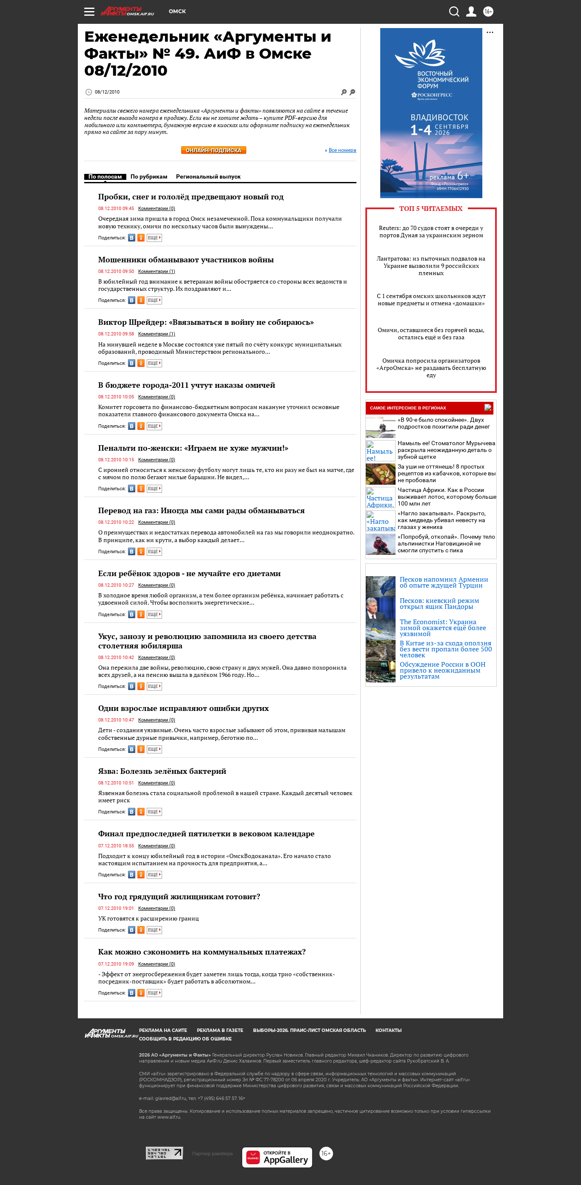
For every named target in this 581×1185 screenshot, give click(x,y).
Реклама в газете (220, 1030)
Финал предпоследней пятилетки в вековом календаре (206, 833)
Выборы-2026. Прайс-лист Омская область (309, 1030)
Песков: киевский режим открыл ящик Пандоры (439, 603)
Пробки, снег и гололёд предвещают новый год (191, 196)
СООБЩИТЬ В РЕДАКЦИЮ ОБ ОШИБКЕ (185, 1039)
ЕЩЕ (153, 238)
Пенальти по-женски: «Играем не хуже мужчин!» (193, 448)
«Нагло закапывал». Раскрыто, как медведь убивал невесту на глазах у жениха (442, 520)
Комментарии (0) (156, 208)
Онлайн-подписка (214, 150)
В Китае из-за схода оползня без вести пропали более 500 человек (446, 649)
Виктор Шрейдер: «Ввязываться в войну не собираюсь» (206, 322)
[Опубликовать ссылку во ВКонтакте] (131, 238)
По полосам (105, 176)
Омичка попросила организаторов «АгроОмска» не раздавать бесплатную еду (431, 367)
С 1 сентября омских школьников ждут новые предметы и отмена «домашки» (431, 299)
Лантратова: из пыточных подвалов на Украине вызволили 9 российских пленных (431, 265)
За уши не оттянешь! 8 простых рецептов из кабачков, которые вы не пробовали (447, 473)
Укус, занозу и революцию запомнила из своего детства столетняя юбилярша (207, 641)
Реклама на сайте (163, 1030)
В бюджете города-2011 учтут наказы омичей (186, 385)
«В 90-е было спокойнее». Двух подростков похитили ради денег (444, 423)
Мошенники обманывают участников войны (186, 259)
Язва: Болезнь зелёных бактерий (162, 771)
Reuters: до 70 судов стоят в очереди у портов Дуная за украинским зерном (431, 231)
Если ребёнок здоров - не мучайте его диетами (189, 573)
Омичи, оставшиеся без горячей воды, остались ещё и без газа (431, 333)
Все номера (342, 150)
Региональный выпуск (208, 176)
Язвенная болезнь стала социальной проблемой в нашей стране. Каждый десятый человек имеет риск (225, 796)
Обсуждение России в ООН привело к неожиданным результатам (443, 670)
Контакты (389, 1030)
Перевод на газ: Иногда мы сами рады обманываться (201, 510)
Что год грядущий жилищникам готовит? (179, 896)
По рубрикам (149, 176)
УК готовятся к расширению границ (148, 918)
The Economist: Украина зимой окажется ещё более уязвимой (443, 628)
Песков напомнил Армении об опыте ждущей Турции (444, 582)
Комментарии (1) (156, 271)
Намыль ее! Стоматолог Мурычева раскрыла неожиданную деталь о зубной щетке (447, 450)
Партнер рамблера (212, 1153)
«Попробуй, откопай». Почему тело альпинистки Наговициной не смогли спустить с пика (446, 543)
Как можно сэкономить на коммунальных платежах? (202, 951)
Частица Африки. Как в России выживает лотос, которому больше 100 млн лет (447, 496)
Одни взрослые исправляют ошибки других (183, 708)
